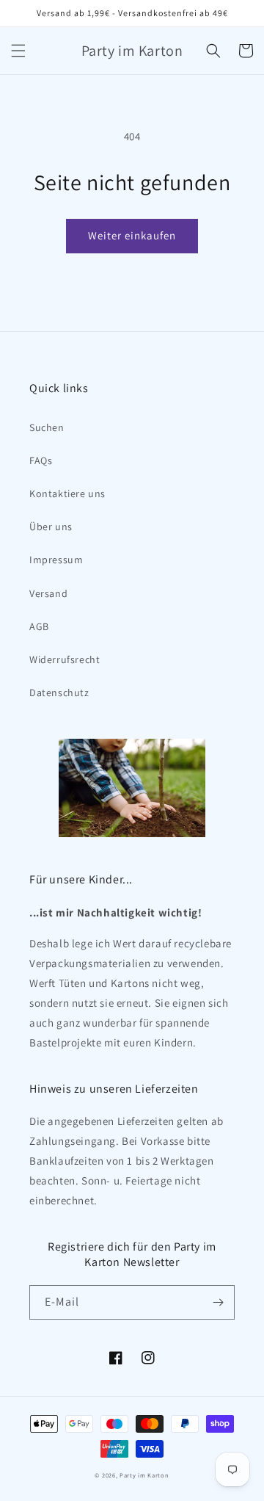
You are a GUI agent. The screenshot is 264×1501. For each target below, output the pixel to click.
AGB (39, 626)
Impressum (56, 559)
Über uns (51, 526)
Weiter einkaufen (132, 235)
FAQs (40, 460)
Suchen (47, 427)
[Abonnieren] (218, 1302)
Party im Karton (144, 1475)
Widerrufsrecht (64, 659)
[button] (18, 51)
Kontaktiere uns (67, 493)
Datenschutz (59, 692)
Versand (48, 593)
